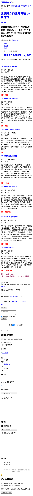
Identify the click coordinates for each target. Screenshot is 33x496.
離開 (10, 492)
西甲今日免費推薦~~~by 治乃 (17, 55)
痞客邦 (12, 296)
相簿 (5, 44)
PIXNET (8, 470)
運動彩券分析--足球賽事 (19, 301)
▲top (2, 304)
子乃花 (3, 286)
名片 (5, 48)
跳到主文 (3, 22)
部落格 (6, 46)
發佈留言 (3, 318)
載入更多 (3, 308)
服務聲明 (19, 471)
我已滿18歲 (4, 492)
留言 (15, 296)
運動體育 (15, 40)
